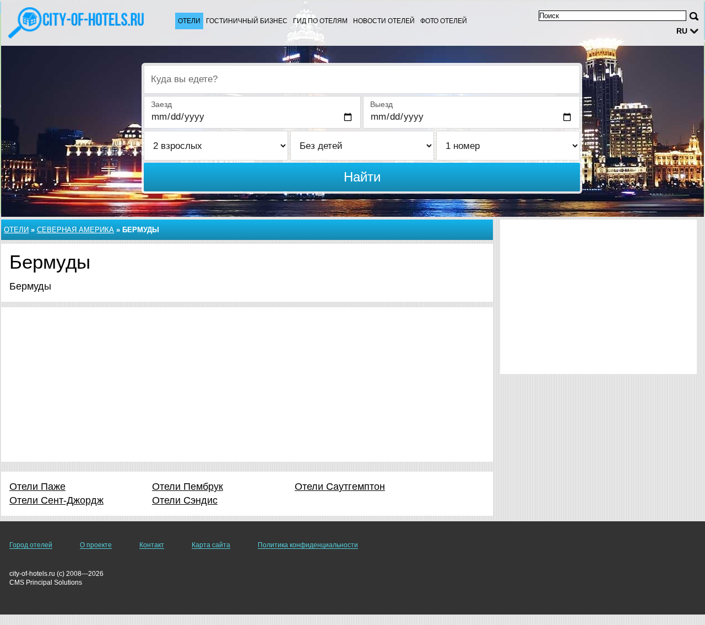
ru (681, 30)
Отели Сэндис (185, 500)
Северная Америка (75, 230)
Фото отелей (443, 21)
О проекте (96, 545)
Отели (189, 21)
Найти (362, 176)
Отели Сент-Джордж (56, 500)
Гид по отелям (320, 21)
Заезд (161, 104)
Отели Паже (37, 486)
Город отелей (30, 545)
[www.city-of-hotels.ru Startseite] (77, 22)
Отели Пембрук (187, 486)
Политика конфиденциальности (308, 545)
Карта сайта (211, 545)
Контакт (151, 545)
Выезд (381, 104)
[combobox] (361, 79)
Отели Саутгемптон (340, 486)
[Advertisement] (247, 384)
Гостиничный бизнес (247, 21)
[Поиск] (694, 16)
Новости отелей (384, 21)
